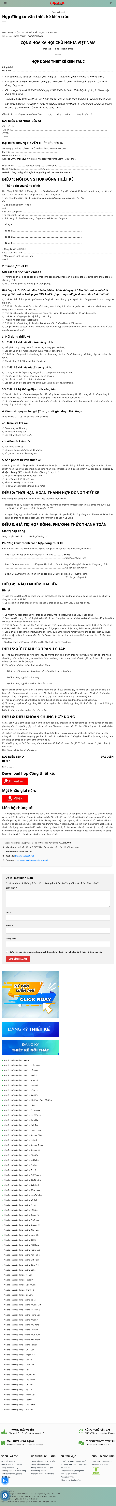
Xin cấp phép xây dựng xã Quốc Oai (19, 1350)
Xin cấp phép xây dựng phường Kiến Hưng (21, 1230)
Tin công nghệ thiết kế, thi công (13, 1470)
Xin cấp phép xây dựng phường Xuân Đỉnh (21, 1185)
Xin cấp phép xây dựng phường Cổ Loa (20, 1270)
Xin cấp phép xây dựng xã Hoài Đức (18, 1280)
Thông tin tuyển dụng (9, 1467)
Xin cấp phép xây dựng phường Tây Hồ (20, 1170)
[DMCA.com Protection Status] (96, 1470)
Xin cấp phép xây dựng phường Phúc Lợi (21, 1320)
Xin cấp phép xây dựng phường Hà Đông (21, 1210)
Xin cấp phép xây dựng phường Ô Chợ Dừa (22, 1110)
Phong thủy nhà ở (67, 1477)
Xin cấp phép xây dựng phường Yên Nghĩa (21, 1220)
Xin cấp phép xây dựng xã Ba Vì (17, 1370)
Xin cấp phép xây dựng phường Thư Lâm (21, 1330)
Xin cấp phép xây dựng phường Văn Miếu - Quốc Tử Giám (28, 1100)
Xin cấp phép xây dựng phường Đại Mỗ (20, 1300)
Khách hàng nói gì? (38, 1470)
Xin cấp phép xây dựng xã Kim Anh (18, 1409)
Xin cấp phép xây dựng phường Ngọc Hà (21, 1080)
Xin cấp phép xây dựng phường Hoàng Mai (22, 1250)
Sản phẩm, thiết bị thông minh (72, 1470)
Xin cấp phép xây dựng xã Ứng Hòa (18, 1384)
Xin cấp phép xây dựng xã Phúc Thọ (19, 1364)
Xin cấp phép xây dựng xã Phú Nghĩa (19, 1404)
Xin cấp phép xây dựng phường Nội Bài (20, 1345)
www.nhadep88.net (20, 158)
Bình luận (11, 887)
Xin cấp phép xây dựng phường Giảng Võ (21, 1085)
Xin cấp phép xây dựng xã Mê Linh (18, 1275)
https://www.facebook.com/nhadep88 (31, 860)
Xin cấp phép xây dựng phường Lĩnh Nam (21, 1260)
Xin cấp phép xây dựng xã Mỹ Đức (18, 1389)
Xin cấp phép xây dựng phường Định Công (22, 1310)
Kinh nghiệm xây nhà (69, 1474)
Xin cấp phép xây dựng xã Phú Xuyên (19, 1379)
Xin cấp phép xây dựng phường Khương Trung (23, 1145)
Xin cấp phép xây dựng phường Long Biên (21, 1235)
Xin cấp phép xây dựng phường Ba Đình (20, 1075)
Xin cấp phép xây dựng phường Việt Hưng (21, 1245)
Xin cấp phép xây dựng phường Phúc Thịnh (22, 1335)
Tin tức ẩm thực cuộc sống (11, 1474)
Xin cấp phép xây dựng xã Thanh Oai (19, 1395)
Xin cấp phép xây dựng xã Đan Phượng (20, 1285)
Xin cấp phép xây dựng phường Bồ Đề (20, 1240)
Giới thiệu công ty (8, 1461)
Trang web (11, 938)
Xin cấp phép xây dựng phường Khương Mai (22, 1150)
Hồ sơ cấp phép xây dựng (70, 1480)
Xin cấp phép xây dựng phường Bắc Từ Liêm (22, 1180)
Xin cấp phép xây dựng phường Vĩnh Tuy (21, 1125)
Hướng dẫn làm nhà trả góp (42, 1467)
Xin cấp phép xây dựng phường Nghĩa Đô (21, 1160)
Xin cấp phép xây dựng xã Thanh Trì (19, 1290)
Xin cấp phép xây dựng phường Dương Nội (22, 1215)
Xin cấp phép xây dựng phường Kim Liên (21, 1095)
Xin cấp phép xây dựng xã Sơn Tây (18, 1359)
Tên (8, 912)
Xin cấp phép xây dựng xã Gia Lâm (18, 1295)
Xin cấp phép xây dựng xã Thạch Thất (19, 1355)
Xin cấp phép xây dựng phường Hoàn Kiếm (22, 1065)
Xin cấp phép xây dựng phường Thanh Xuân (22, 1130)
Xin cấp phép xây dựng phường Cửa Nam (21, 1070)
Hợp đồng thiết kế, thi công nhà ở (73, 1464)
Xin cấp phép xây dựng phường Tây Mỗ (20, 1205)
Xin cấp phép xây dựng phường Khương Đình (23, 1135)
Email (9, 925)
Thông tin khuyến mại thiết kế (42, 1474)
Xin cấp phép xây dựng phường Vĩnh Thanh (22, 1339)
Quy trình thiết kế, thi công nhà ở (73, 1461)
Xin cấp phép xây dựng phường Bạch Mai (21, 1120)
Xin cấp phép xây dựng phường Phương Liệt (22, 1305)
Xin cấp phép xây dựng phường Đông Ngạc (22, 1190)
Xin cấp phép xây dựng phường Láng (19, 1105)
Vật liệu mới (65, 1467)
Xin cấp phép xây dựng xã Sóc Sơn (18, 1399)
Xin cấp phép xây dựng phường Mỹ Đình (20, 1200)
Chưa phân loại (58, 12)
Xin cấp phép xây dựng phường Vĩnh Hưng (22, 1255)
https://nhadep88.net (24, 856)
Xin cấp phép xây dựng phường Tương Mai (22, 1315)
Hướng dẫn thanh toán (40, 1464)
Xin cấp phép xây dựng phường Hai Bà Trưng (22, 1115)
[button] (5, 3)
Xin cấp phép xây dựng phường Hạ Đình (20, 1140)
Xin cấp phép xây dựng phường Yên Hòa (20, 1165)
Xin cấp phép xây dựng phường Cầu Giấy (21, 1155)
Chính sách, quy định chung (102, 1461)
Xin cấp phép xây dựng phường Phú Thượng (22, 1175)
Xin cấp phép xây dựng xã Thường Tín (20, 1375)
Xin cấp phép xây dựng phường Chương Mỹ (22, 1225)
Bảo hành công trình (100, 1464)
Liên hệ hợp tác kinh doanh (11, 1464)
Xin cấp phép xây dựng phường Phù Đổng (21, 1325)
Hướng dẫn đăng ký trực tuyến (43, 1461)
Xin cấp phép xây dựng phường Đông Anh (21, 1265)
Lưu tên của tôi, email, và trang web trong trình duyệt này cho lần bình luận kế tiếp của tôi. (56, 952)
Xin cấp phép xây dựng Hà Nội (16, 1060)
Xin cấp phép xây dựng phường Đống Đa (21, 1090)
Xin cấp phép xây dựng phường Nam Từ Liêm (23, 1195)
